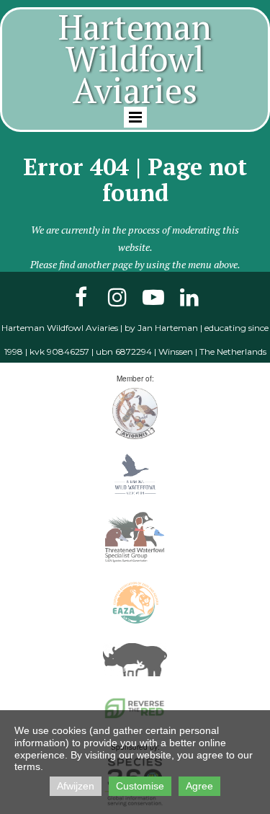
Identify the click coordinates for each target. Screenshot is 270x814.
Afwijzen (75, 786)
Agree (199, 786)
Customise (140, 786)
